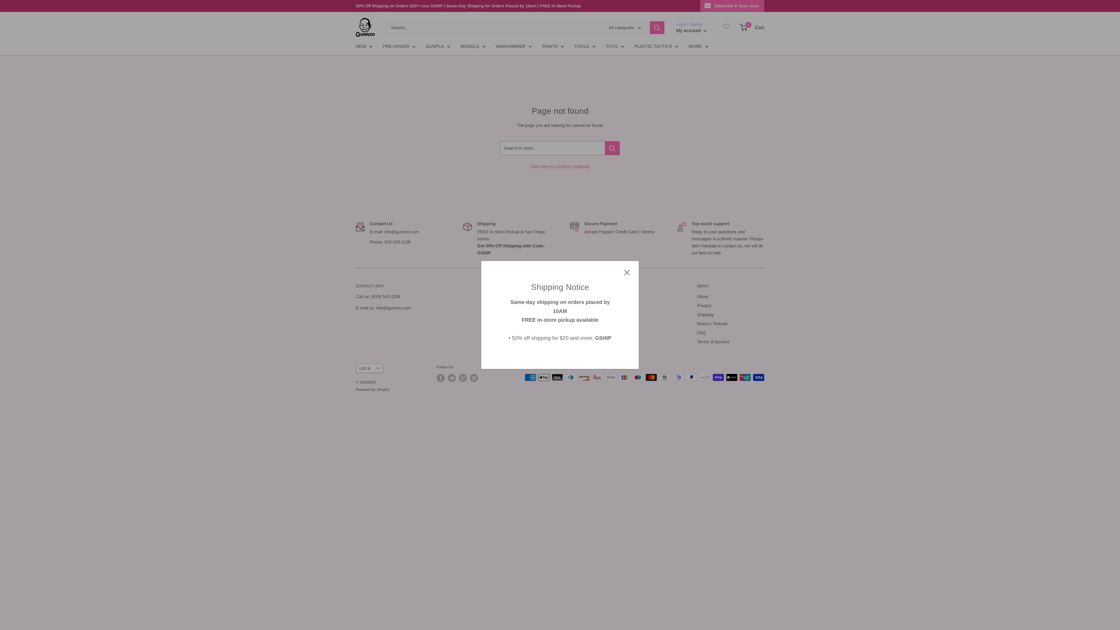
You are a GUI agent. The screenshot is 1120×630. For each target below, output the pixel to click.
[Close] (627, 272)
